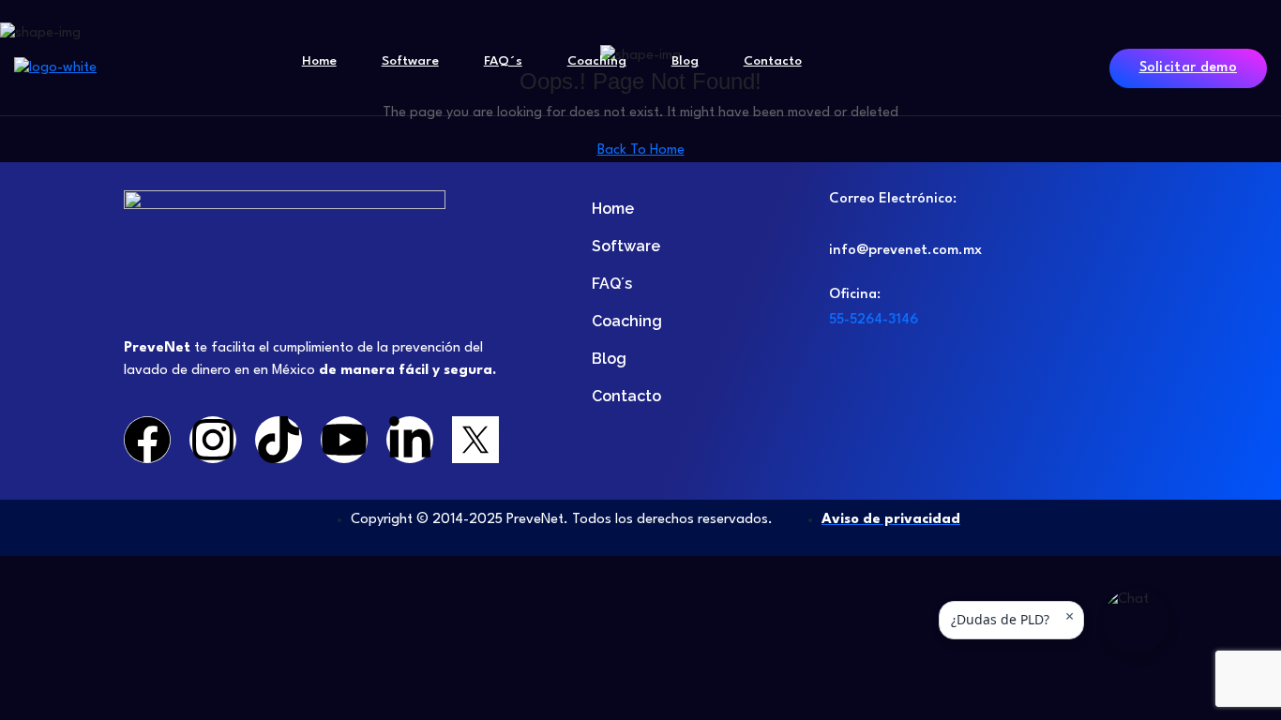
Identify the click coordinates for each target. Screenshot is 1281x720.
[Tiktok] (278, 439)
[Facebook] (147, 439)
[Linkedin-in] (409, 439)
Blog (685, 61)
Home (319, 61)
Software (410, 61)
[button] (1135, 621)
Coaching (596, 61)
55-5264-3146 (873, 320)
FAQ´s (503, 61)
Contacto (773, 61)
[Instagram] (212, 439)
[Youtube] (344, 439)
